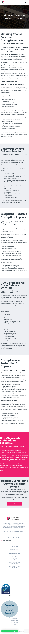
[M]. (23, 631)
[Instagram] (16, 537)
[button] (26, 2)
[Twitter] (10, 537)
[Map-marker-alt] (18, 537)
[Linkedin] (13, 537)
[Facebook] (8, 537)
